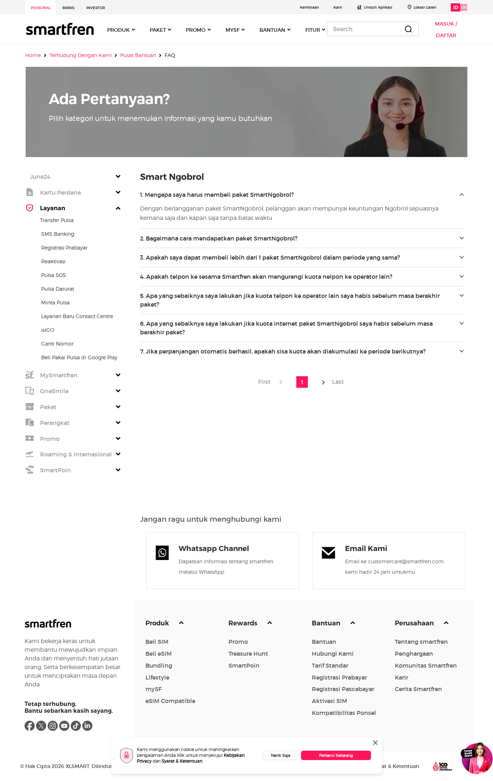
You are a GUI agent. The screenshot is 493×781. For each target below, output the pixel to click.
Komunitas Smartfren (426, 665)
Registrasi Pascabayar (343, 689)
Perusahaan (415, 623)
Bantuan (327, 623)
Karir (337, 7)
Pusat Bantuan (138, 55)
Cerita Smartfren (418, 689)
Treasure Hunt (248, 653)
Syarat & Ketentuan (182, 761)
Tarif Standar (330, 665)
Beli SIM (157, 641)
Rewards (243, 623)
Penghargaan (414, 653)
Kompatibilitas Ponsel (344, 712)
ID (455, 7)
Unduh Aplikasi (378, 7)
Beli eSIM (158, 653)
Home (33, 55)
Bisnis (68, 7)
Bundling (158, 665)
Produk (157, 623)
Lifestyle (157, 677)
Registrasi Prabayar (339, 677)
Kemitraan (309, 7)
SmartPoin (243, 665)
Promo (238, 641)
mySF (153, 689)
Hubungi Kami (333, 653)
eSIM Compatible (170, 700)
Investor (95, 7)
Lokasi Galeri (425, 7)
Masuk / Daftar (446, 30)
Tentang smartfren (421, 641)
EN (463, 7)
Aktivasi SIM (329, 700)
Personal (41, 7)
